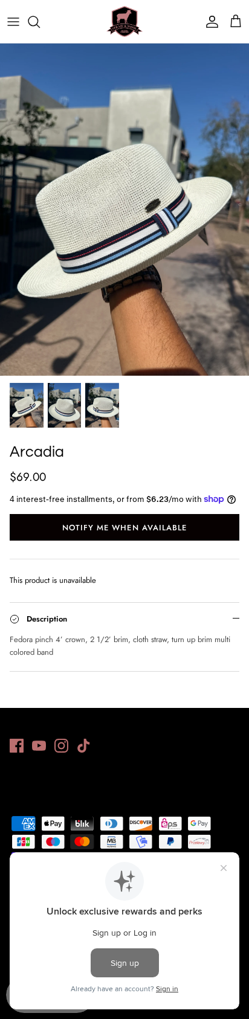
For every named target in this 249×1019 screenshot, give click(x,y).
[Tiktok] (84, 746)
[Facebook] (17, 746)
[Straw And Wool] (124, 21)
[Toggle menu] (13, 21)
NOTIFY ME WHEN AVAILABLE (124, 527)
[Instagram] (61, 746)
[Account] (209, 21)
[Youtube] (39, 746)
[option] (124, 209)
